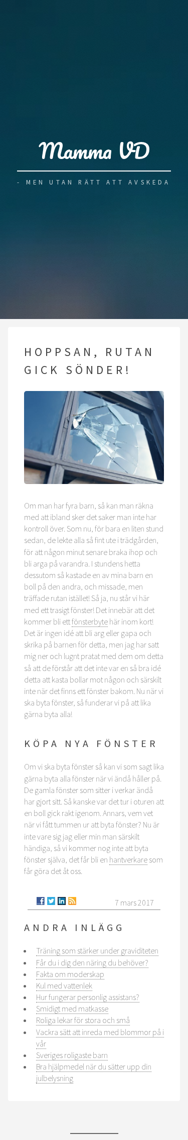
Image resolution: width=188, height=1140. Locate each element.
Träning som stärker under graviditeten (97, 951)
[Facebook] (41, 901)
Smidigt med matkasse (72, 1009)
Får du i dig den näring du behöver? (92, 963)
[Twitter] (51, 901)
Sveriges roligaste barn (72, 1055)
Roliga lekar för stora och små (83, 1020)
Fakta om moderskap (70, 974)
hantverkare (128, 859)
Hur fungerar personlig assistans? (87, 997)
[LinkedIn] (62, 901)
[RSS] (72, 901)
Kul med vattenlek (64, 985)
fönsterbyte (90, 621)
